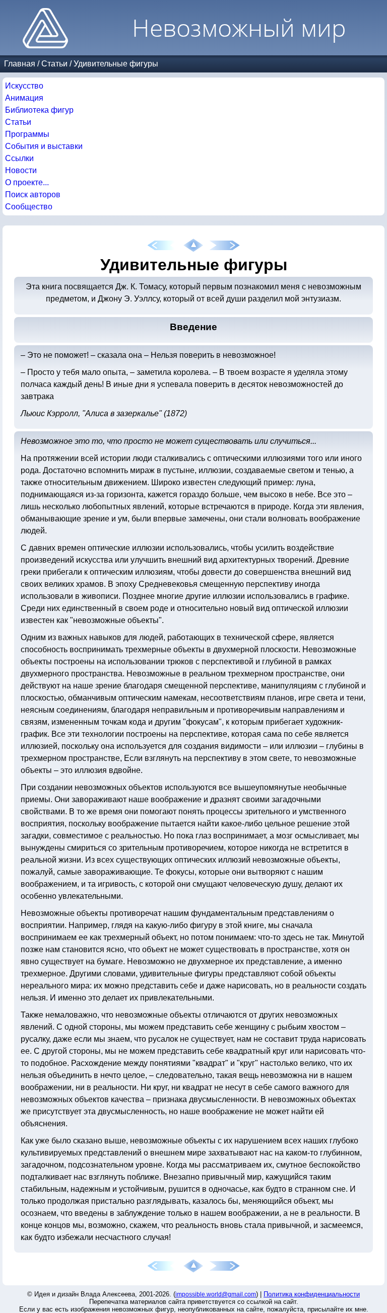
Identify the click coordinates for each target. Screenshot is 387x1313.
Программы (27, 134)
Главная (19, 63)
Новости (21, 170)
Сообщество (28, 206)
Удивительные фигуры (116, 63)
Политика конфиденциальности (312, 1294)
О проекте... (27, 182)
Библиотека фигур (39, 110)
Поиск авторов (32, 194)
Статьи (54, 63)
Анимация (24, 98)
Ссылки (19, 158)
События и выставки (44, 146)
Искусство (24, 86)
